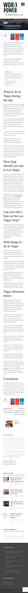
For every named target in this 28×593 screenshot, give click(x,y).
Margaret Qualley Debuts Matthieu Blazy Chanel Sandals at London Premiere (17, 479)
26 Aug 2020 (15, 28)
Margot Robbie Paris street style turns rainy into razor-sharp (16, 503)
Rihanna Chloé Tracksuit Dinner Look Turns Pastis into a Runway (16, 491)
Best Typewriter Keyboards (9, 584)
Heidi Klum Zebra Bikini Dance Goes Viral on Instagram (16, 515)
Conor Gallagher (15, 483)
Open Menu (22, 4)
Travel (5, 22)
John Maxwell (7, 28)
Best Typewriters (7, 582)
